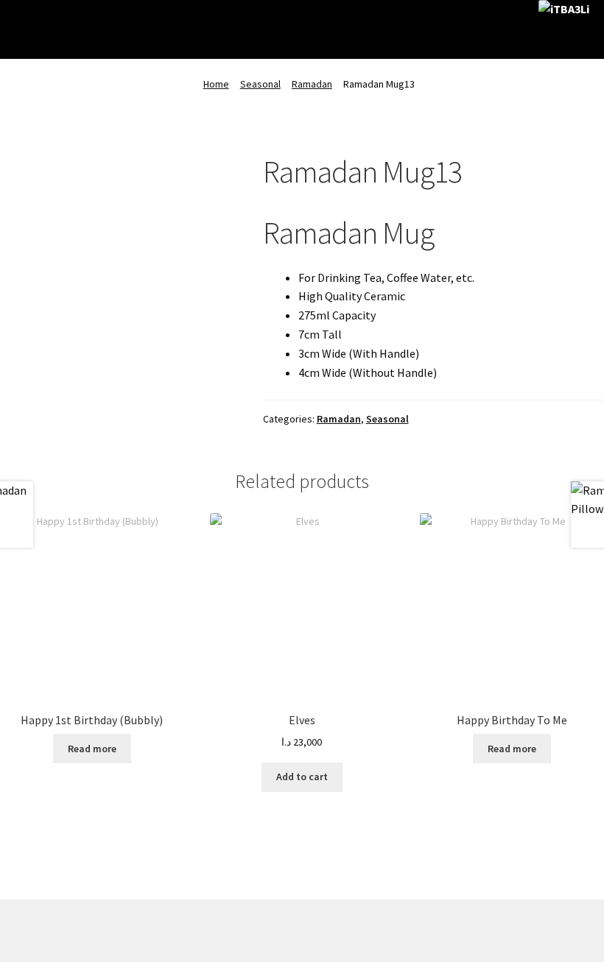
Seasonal (260, 84)
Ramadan (312, 84)
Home (216, 84)
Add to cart (302, 776)
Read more (92, 748)
